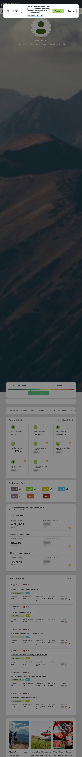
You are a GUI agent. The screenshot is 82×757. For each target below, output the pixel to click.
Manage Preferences (35, 15)
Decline (71, 11)
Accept (58, 11)
